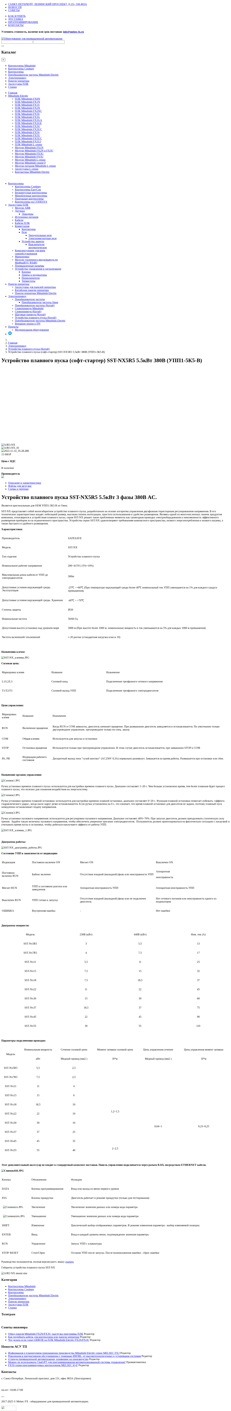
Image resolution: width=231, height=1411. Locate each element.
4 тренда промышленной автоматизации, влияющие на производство (48, 1359)
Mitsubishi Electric (18, 95)
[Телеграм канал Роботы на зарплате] (10, 334)
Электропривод (17, 77)
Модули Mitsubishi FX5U (29, 156)
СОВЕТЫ (14, 10)
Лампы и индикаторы (34, 274)
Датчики (20, 210)
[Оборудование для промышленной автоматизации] (31, 38)
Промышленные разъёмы (29, 265)
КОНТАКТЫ (16, 25)
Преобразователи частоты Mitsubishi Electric (33, 74)
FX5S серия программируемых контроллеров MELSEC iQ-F (43, 1365)
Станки (12, 87)
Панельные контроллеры (29, 198)
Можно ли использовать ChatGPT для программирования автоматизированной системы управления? (67, 1362)
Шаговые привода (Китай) (30, 314)
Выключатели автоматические (37, 246)
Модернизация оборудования (32, 329)
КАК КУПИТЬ (17, 16)
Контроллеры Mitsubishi (22, 65)
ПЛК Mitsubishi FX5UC (28, 138)
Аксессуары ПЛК (18, 83)
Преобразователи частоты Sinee (40, 302)
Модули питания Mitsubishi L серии (35, 165)
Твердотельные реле (40, 235)
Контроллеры (16, 71)
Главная (12, 92)
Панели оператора (18, 80)
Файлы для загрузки (19, 485)
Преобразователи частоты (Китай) (34, 305)
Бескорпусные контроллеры (31, 192)
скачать (69, 1261)
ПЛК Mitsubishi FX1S (27, 104)
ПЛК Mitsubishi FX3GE (28, 123)
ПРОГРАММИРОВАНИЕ (23, 22)
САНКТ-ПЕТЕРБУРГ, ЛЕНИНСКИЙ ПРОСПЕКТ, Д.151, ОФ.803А (47, 4)
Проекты (13, 326)
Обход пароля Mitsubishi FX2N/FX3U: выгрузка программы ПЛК (45, 1333)
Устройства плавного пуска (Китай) (35, 317)
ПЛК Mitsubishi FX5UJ (28, 141)
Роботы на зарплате (12, 1320)
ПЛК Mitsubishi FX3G (27, 117)
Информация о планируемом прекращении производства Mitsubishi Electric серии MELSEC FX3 (64, 1353)
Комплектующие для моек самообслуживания (30, 252)
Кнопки (26, 271)
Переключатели (31, 278)
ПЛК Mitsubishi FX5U (27, 135)
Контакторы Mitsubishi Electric (32, 172)
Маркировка (22, 256)
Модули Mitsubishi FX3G (29, 153)
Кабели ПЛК (22, 223)
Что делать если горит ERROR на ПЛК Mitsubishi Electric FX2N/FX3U (48, 1340)
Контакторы (29, 229)
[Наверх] (2, 1396)
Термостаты (28, 281)
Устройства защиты (33, 241)
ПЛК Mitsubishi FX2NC (28, 111)
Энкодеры (27, 214)
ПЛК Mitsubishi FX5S (27, 132)
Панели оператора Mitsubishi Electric (36, 293)
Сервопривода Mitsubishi (29, 308)
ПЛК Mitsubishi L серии (28, 144)
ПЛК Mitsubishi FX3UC (28, 129)
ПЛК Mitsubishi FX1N (27, 101)
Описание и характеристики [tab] (24, 482)
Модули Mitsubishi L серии (30, 159)
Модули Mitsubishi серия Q (30, 162)
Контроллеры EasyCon (28, 189)
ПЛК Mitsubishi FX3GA (28, 120)
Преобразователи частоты (30, 299)
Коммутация (22, 226)
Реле (24, 232)
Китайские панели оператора (32, 290)
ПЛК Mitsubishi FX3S (27, 114)
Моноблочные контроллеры (31, 195)
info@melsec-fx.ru (11, 1384)
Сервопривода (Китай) (28, 311)
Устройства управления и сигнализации (38, 268)
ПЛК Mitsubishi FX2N (27, 108)
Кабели (19, 220)
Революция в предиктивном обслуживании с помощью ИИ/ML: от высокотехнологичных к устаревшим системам (74, 1356)
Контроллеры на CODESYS (31, 201)
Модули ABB (22, 207)
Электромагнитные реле (42, 238)
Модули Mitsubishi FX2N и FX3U (34, 150)
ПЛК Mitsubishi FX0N (27, 98)
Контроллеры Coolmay (21, 68)
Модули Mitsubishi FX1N (29, 147)
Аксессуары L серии (26, 168)
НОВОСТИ (15, 7)
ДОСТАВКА (15, 19)
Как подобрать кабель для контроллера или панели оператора (43, 1336)
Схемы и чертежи (18, 488)
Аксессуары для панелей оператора (35, 287)
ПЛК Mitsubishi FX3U (27, 126)
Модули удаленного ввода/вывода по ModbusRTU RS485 (36, 261)
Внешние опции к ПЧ (27, 323)
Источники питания (26, 217)
